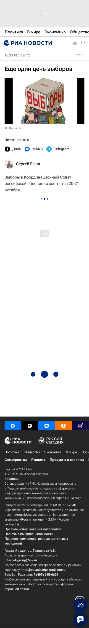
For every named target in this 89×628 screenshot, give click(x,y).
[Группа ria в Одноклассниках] (63, 425)
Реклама (38, 460)
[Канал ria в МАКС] (13, 425)
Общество (32, 452)
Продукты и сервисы (67, 460)
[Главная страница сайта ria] (27, 43)
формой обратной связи (46, 570)
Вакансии (12, 479)
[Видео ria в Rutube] (80, 425)
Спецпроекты (16, 460)
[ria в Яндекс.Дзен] (29, 425)
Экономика (52, 452)
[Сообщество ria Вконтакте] (46, 425)
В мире (71, 452)
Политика (12, 452)
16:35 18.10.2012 (17, 55)
